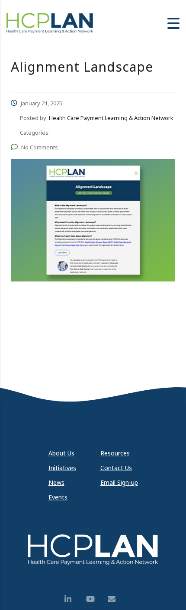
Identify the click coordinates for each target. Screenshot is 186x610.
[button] (173, 23)
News (56, 482)
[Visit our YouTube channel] (93, 599)
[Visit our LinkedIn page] (71, 599)
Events (57, 497)
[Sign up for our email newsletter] (115, 599)
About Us (61, 453)
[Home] (49, 22)
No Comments (39, 147)
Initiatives (62, 468)
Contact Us (116, 468)
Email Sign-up (119, 482)
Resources (115, 453)
